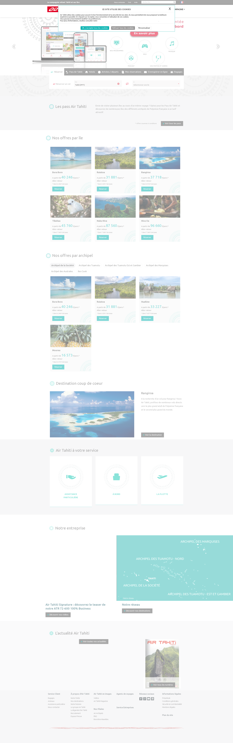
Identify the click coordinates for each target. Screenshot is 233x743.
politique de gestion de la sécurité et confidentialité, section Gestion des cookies (128, 21)
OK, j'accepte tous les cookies (95, 28)
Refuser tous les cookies (123, 28)
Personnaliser (144, 28)
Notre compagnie (174, 9)
